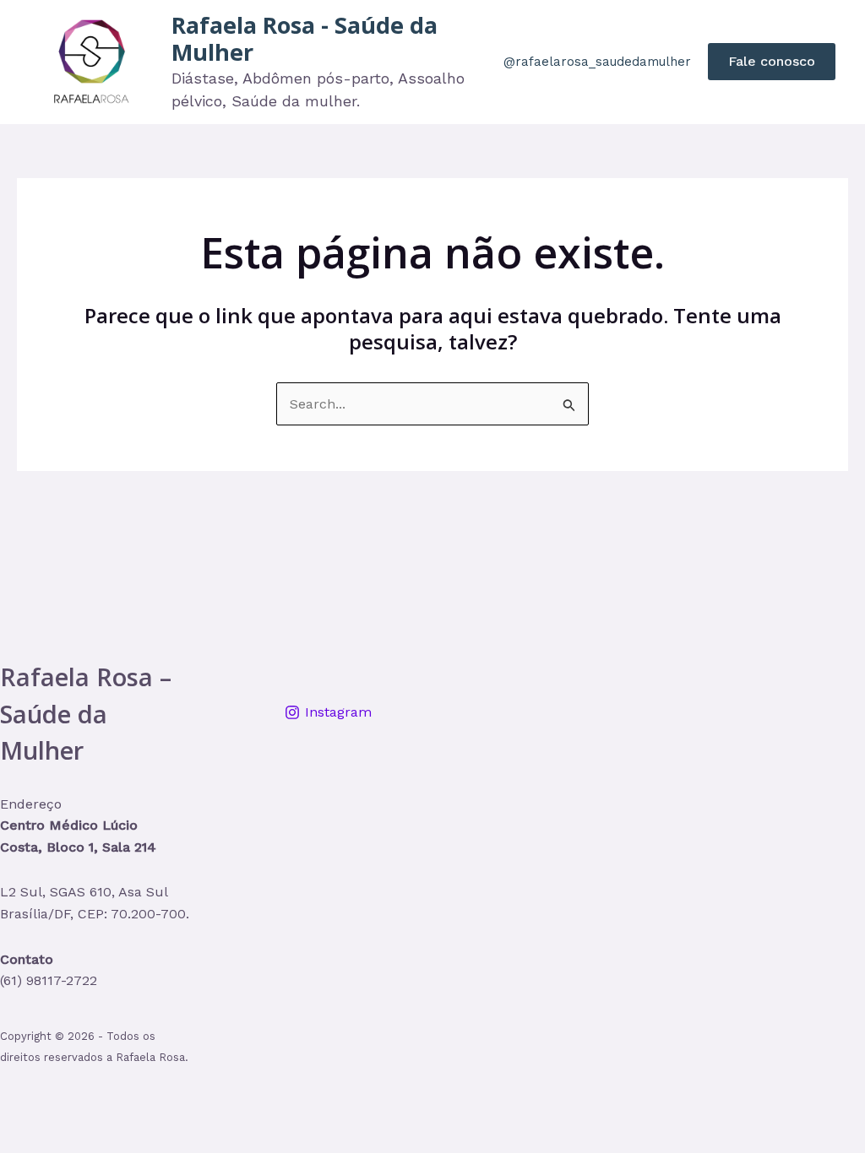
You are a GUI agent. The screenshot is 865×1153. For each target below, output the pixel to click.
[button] (771, 61)
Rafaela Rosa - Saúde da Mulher (304, 38)
